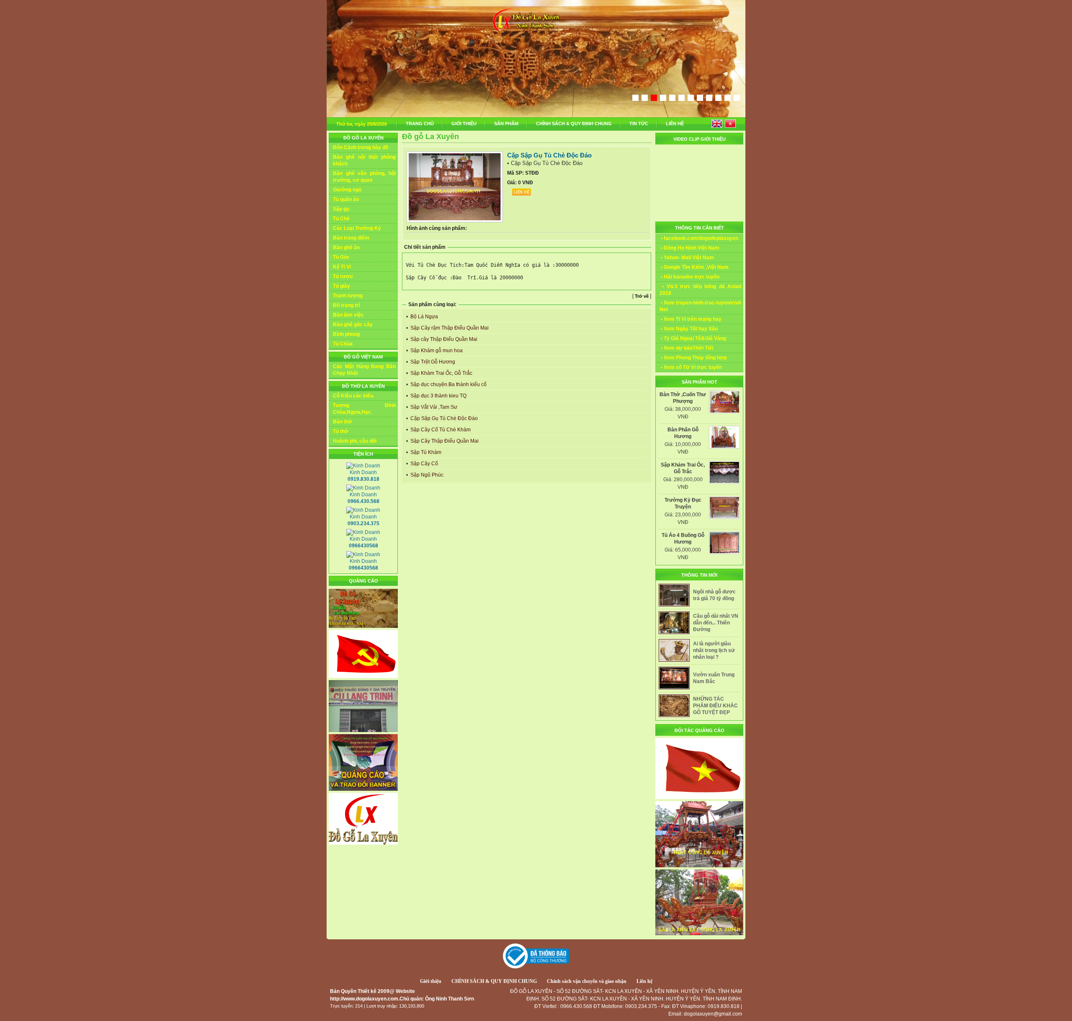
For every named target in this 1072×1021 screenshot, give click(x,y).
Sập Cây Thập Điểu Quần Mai (444, 441)
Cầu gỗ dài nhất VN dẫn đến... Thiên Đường (715, 622)
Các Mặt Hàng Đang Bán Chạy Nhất (364, 370)
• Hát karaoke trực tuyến (689, 277)
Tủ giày (341, 286)
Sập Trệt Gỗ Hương (432, 362)
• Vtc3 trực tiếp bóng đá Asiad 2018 (700, 290)
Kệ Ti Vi (342, 267)
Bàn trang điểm (351, 238)
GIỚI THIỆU (464, 123)
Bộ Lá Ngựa (423, 317)
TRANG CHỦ (420, 123)
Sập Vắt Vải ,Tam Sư (433, 407)
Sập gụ (341, 209)
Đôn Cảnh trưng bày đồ (360, 147)
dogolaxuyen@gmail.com (713, 1014)
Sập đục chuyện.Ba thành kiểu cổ (448, 384)
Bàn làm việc (348, 315)
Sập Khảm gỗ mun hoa (436, 350)
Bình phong (346, 334)
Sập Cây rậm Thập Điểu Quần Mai (449, 328)
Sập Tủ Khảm (425, 452)
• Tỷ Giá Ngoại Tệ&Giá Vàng (693, 338)
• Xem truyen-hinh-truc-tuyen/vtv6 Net (700, 306)
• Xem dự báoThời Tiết (687, 348)
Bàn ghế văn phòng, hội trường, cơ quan (364, 176)
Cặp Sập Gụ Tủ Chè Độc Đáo (443, 418)
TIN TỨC (638, 123)
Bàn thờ (342, 422)
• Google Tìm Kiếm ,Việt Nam (694, 267)
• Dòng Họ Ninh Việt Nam (689, 248)
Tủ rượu (343, 276)
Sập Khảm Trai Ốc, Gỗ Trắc (440, 373)
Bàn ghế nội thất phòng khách (364, 160)
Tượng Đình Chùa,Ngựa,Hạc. (364, 408)
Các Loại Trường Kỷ (357, 228)
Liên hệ (644, 981)
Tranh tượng (348, 296)
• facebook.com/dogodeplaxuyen (699, 238)
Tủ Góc (341, 257)
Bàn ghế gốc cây (353, 324)
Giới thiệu (430, 981)
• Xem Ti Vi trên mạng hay (691, 319)
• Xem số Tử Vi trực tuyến (691, 367)
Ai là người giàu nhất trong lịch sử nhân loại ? (714, 650)
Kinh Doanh (363, 475)
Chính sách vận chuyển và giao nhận (586, 981)
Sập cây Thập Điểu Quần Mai (443, 339)
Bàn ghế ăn (346, 247)
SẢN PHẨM (506, 123)
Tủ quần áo (346, 199)
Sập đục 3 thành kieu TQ (437, 396)
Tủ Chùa (343, 344)
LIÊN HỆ (675, 123)
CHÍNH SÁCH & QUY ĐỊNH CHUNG (574, 123)
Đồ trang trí (346, 305)
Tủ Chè (341, 219)
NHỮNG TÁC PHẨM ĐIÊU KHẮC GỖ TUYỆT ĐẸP (715, 705)
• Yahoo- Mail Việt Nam (687, 257)
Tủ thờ (340, 431)
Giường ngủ (347, 190)
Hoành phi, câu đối (354, 441)
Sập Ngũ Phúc (426, 475)
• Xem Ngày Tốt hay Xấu (689, 329)
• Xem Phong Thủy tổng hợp (693, 358)
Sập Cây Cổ (423, 464)
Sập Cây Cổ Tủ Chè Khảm (440, 430)
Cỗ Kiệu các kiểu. (353, 396)
